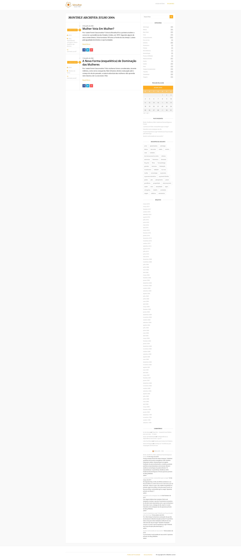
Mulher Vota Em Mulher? (98, 28)
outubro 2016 (146, 212)
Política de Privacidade (133, 554)
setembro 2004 (147, 322)
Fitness (157, 48)
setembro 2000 (147, 391)
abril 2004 (145, 335)
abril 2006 (145, 272)
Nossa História (160, 3)
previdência (147, 183)
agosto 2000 (146, 393)
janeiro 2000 (146, 412)
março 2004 (146, 338)
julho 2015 (146, 251)
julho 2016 (146, 219)
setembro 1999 (147, 422)
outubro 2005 (146, 288)
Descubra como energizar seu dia (152, 129)
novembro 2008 (147, 262)
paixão (146, 180)
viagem (146, 193)
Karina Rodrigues (147, 443)
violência (153, 193)
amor (145, 146)
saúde (146, 186)
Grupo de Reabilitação (149, 436)
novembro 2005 (147, 285)
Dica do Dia (157, 40)
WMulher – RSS (159, 451)
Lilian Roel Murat (147, 441)
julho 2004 (146, 327)
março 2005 (146, 306)
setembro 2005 (147, 291)
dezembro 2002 (147, 362)
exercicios (147, 159)
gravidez (146, 166)
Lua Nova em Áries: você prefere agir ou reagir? (156, 126)
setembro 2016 (147, 214)
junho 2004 (146, 330)
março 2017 (146, 206)
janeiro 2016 (146, 235)
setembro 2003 (147, 354)
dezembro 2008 (147, 259)
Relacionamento (157, 58)
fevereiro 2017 (147, 209)
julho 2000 (146, 396)
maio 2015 (146, 256)
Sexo (157, 66)
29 (162, 110)
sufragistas (147, 190)
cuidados (152, 152)
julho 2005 (146, 296)
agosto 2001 (146, 367)
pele (152, 180)
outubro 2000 (146, 388)
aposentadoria (153, 146)
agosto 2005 (146, 293)
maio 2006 (146, 269)
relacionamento (167, 183)
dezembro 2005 (147, 283)
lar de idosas (146, 432)
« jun (144, 113)
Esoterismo (157, 45)
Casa (157, 35)
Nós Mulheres (157, 50)
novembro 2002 (147, 364)
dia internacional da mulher (151, 156)
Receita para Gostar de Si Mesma (163, 441)
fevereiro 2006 (147, 277)
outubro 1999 (146, 420)
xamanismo (162, 193)
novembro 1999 (147, 417)
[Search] (171, 16)
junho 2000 (146, 399)
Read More (86, 44)
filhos (153, 163)
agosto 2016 (146, 217)
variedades (163, 190)
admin (70, 35)
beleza (146, 149)
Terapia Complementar (157, 69)
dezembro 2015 (147, 238)
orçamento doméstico (150, 176)
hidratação (162, 166)
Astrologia (157, 27)
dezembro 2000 (147, 383)
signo (166, 186)
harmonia (154, 166)
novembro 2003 (147, 349)
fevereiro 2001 (147, 378)
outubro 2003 (146, 351)
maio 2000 (146, 401)
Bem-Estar (157, 32)
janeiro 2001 (146, 380)
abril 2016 (145, 227)
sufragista (70, 42)
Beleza (157, 29)
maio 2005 (146, 301)
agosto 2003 (146, 356)
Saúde (157, 61)
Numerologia (157, 53)
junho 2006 (146, 267)
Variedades (157, 74)
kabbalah (156, 169)
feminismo (155, 159)
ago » (147, 113)
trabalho (155, 190)
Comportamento (72, 30)
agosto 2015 (146, 248)
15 (162, 102)
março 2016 (146, 230)
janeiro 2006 (146, 280)
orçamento (163, 173)
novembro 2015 (147, 241)
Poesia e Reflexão (157, 56)
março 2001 (146, 375)
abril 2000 (145, 404)
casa (145, 152)
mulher (146, 173)
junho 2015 (146, 254)
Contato (171, 3)
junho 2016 (146, 222)
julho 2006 (146, 264)
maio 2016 (146, 225)
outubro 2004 (146, 320)
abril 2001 (145, 372)
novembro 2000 (147, 385)
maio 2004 (146, 333)
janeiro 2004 (146, 343)
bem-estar (153, 149)
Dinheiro (157, 42)
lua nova (163, 169)
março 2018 (146, 204)
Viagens (157, 77)
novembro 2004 (147, 317)
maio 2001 (146, 370)
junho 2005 (146, 298)
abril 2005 (145, 304)
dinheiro (163, 156)
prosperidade (156, 183)
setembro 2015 (147, 246)
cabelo (160, 149)
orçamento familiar (164, 176)
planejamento (159, 180)
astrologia (162, 146)
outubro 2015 (146, 243)
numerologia (154, 173)
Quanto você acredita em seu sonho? (153, 136)
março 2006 (146, 275)
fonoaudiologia (161, 163)
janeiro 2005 (146, 312)
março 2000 (146, 407)
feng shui (146, 163)
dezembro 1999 (147, 414)
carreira (167, 149)
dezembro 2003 (147, 346)
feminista (163, 159)
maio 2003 (146, 359)
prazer (167, 180)
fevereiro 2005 (147, 309)
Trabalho (157, 71)
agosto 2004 (146, 325)
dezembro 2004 (147, 314)
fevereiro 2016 (147, 233)
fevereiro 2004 (147, 341)
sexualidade (159, 186)
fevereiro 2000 (147, 409)
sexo (151, 186)
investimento (147, 169)
